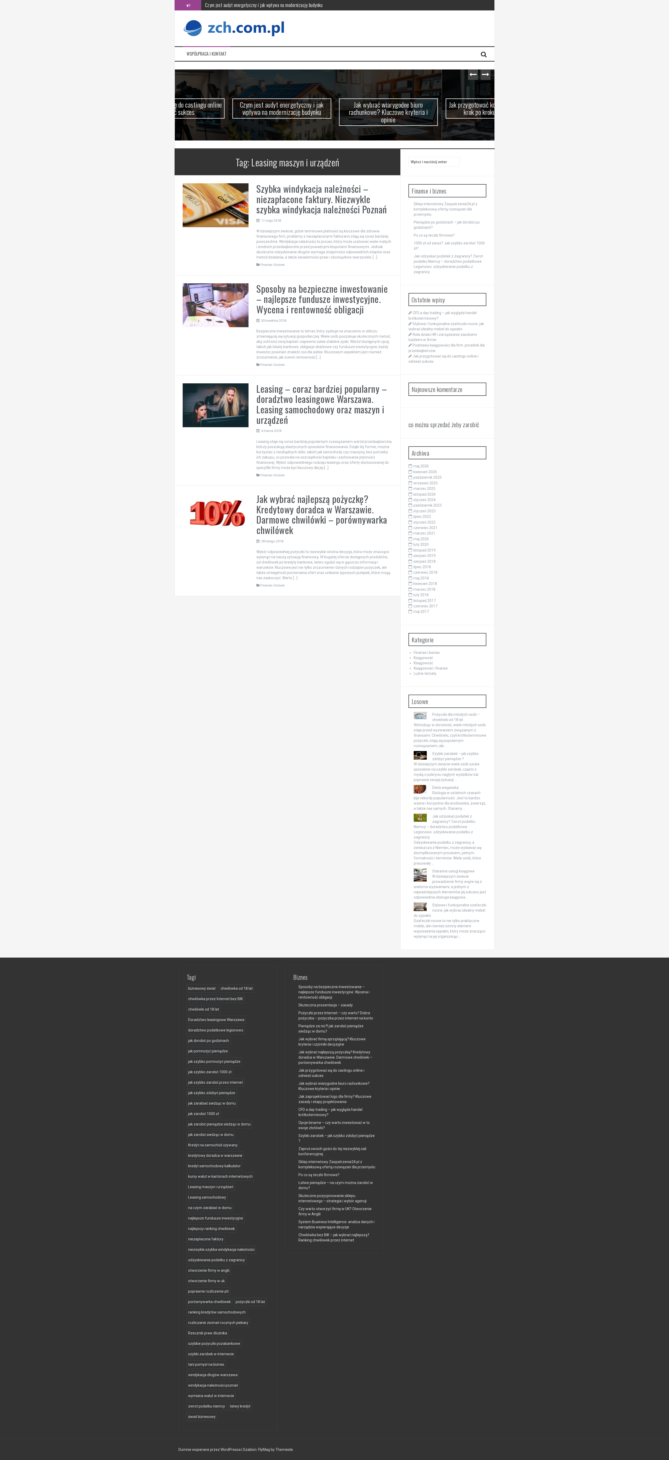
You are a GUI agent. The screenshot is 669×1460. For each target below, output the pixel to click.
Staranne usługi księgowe (453, 871)
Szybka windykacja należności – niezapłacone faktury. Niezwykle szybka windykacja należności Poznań (321, 198)
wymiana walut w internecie (211, 1396)
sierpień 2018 (424, 561)
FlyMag (264, 1449)
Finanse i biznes (272, 265)
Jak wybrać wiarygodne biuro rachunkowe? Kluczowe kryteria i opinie (263, 5)
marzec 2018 (424, 589)
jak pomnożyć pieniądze (208, 1051)
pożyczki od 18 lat (250, 1302)
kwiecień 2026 (425, 472)
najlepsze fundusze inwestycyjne (215, 1218)
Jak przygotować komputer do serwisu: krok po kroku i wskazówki (441, 108)
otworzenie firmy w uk (206, 1281)
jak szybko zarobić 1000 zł (210, 1072)
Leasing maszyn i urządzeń (210, 1187)
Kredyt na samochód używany (213, 1145)
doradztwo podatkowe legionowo (215, 1030)
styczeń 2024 (424, 500)
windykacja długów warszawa (213, 1375)
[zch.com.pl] (235, 28)
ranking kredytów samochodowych (217, 1312)
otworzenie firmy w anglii (208, 1270)
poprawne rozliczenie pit (208, 1291)
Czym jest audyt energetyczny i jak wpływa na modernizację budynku (228, 108)
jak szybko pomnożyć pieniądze (214, 1061)
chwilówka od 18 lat (237, 988)
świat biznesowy (202, 1417)
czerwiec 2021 (425, 528)
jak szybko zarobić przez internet (215, 1082)
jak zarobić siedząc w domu (211, 1135)
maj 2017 (421, 611)
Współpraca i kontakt (207, 54)
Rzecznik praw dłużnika (207, 1333)
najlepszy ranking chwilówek (211, 1229)
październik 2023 (427, 505)
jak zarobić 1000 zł (203, 1114)
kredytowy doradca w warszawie (215, 1155)
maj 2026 (421, 466)
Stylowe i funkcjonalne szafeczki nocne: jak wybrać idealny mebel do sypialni (450, 910)
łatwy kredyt (240, 1406)
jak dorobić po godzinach (208, 1041)
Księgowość (423, 658)
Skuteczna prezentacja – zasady (325, 1005)
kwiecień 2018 (425, 584)
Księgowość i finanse (431, 668)
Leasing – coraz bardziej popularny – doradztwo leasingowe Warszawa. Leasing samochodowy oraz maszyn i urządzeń (321, 404)
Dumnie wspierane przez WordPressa (209, 1449)
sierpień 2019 (424, 556)
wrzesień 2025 (425, 483)
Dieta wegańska (445, 787)
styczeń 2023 (424, 511)
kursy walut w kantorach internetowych (220, 1176)
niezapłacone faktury (205, 1239)
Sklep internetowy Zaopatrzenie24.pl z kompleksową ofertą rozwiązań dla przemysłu (445, 209)
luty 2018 (421, 595)
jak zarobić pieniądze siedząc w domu (219, 1124)
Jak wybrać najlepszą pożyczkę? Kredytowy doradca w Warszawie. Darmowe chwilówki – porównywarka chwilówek (321, 514)
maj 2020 (421, 539)
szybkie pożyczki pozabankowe (214, 1343)
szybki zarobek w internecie (211, 1354)
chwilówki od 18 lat (203, 1009)
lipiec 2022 (422, 516)
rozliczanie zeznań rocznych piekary (218, 1323)
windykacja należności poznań (213, 1385)
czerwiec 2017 (425, 606)
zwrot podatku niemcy (206, 1406)
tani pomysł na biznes (206, 1364)
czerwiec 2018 (425, 572)
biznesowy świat (202, 988)
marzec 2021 (424, 533)
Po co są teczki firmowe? (434, 235)
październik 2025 (427, 477)
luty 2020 (421, 544)
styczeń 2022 (424, 522)
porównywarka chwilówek (209, 1302)
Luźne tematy (425, 673)
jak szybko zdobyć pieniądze (211, 1093)
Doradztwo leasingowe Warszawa (216, 1020)
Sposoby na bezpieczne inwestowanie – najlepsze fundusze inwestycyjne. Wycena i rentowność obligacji (322, 299)
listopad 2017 (424, 601)
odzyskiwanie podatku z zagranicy (216, 1260)
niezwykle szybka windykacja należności (221, 1249)
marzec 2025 (424, 488)
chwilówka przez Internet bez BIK (215, 999)
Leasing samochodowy (207, 1197)
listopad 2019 (424, 550)
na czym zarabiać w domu (210, 1208)
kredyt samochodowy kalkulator (214, 1166)
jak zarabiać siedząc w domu (212, 1103)
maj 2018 (421, 578)
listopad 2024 (424, 494)
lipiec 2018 (422, 567)
